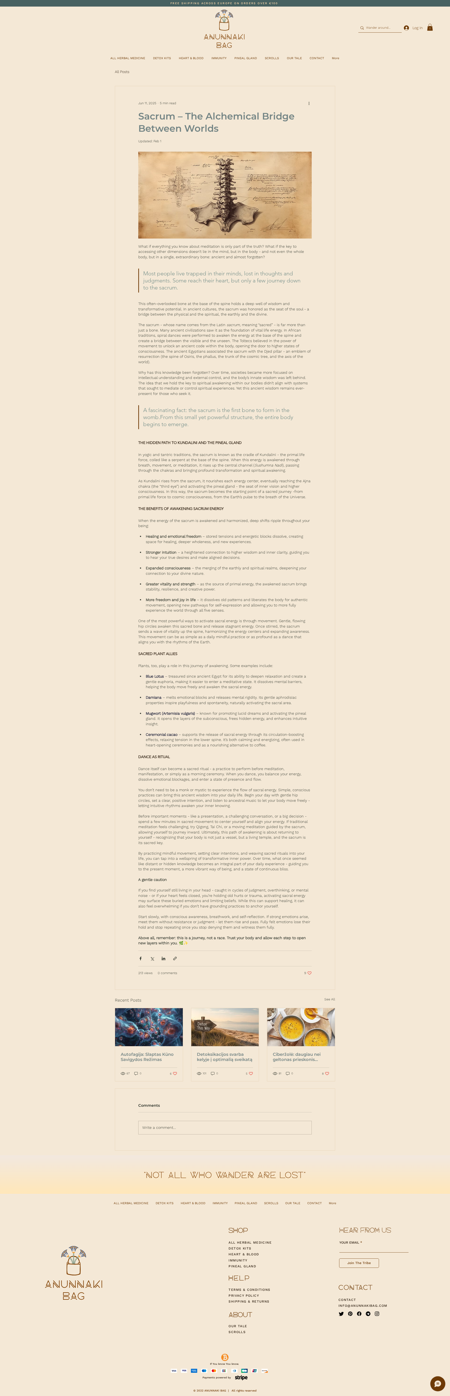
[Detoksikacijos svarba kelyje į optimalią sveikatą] (225, 1027)
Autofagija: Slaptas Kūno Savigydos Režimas (147, 1057)
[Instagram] (377, 1314)
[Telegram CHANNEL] (368, 1314)
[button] (430, 27)
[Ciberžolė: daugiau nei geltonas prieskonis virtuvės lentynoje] (301, 1027)
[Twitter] (341, 1314)
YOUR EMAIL (349, 1242)
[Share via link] (175, 958)
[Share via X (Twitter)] (152, 958)
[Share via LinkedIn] (163, 958)
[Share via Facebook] (140, 958)
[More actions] (309, 103)
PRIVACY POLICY (244, 1295)
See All (329, 999)
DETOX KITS (240, 1248)
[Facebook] (359, 1314)
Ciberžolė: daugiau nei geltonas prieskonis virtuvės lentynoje (297, 1057)
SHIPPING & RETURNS (249, 1301)
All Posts (122, 71)
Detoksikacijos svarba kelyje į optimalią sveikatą (224, 1057)
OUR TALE (238, 1326)
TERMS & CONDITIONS (249, 1290)
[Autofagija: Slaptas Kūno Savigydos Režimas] (149, 1027)
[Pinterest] (350, 1314)
